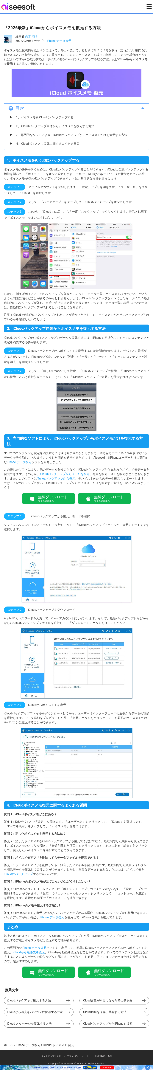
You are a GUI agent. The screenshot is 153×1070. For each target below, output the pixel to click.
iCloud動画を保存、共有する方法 (105, 1012)
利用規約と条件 (104, 1056)
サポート (60, 1056)
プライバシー (73, 1056)
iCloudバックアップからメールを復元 (65, 474)
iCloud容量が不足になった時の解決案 (107, 1000)
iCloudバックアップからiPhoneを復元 (107, 1023)
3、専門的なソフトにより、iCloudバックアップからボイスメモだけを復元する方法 (71, 135)
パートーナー (88, 1056)
